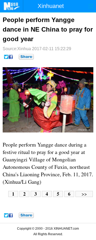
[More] (26, 57)
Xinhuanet (51, 6)
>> (84, 194)
